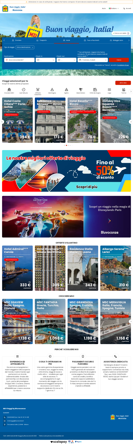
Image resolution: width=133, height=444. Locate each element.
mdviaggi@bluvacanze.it (15, 421)
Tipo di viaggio (9, 47)
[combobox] (19, 60)
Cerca (119, 60)
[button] (4, 40)
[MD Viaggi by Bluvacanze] (119, 417)
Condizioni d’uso (123, 65)
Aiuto (104, 8)
